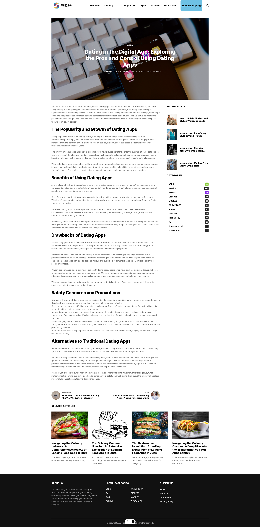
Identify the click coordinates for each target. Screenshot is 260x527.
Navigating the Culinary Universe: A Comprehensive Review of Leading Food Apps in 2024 (69, 448)
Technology (188, 218)
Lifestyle (188, 197)
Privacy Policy (166, 501)
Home (162, 489)
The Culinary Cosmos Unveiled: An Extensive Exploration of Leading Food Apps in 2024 (107, 448)
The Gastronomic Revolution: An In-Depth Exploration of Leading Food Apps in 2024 (147, 448)
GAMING (188, 192)
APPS (188, 184)
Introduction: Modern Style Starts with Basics (194, 164)
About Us (164, 493)
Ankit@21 (108, 71)
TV (188, 222)
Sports (188, 209)
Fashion (188, 188)
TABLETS (188, 213)
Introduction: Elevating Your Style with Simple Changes (192, 151)
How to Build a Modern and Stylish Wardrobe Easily (194, 119)
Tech (108, 497)
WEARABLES (188, 230)
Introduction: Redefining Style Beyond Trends (193, 134)
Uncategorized (188, 226)
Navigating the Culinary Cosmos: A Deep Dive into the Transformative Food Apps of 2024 (189, 448)
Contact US (165, 497)
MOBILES (188, 201)
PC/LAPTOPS (188, 205)
